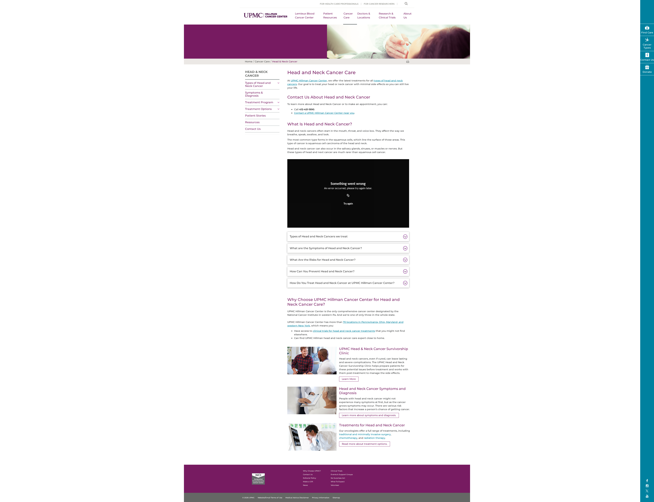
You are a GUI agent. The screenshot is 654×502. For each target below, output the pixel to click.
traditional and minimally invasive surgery (365, 434)
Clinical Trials (336, 471)
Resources (252, 122)
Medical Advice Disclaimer (297, 498)
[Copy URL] (348, 195)
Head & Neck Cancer (256, 74)
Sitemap (336, 498)
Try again (348, 204)
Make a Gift (308, 482)
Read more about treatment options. (364, 443)
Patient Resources (330, 15)
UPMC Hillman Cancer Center (309, 80)
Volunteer (335, 485)
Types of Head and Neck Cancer (258, 84)
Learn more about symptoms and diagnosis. (369, 415)
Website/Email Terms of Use (270, 498)
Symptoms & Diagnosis (254, 94)
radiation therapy (374, 437)
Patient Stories (255, 115)
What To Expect (338, 482)
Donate (647, 71)
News (305, 485)
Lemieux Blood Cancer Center (304, 15)
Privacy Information (320, 498)
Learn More (349, 379)
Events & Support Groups (342, 474)
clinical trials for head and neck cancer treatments (344, 330)
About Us (407, 15)
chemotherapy (348, 437)
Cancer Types (647, 46)
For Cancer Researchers (379, 4)
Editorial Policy (309, 478)
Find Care (647, 32)
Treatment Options (258, 109)
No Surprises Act (338, 478)
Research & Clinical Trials (387, 15)
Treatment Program (259, 102)
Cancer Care (348, 15)
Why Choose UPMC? (312, 471)
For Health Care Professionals (339, 4)
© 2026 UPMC (248, 498)
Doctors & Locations (363, 15)
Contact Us (253, 129)
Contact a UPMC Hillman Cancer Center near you (324, 113)
